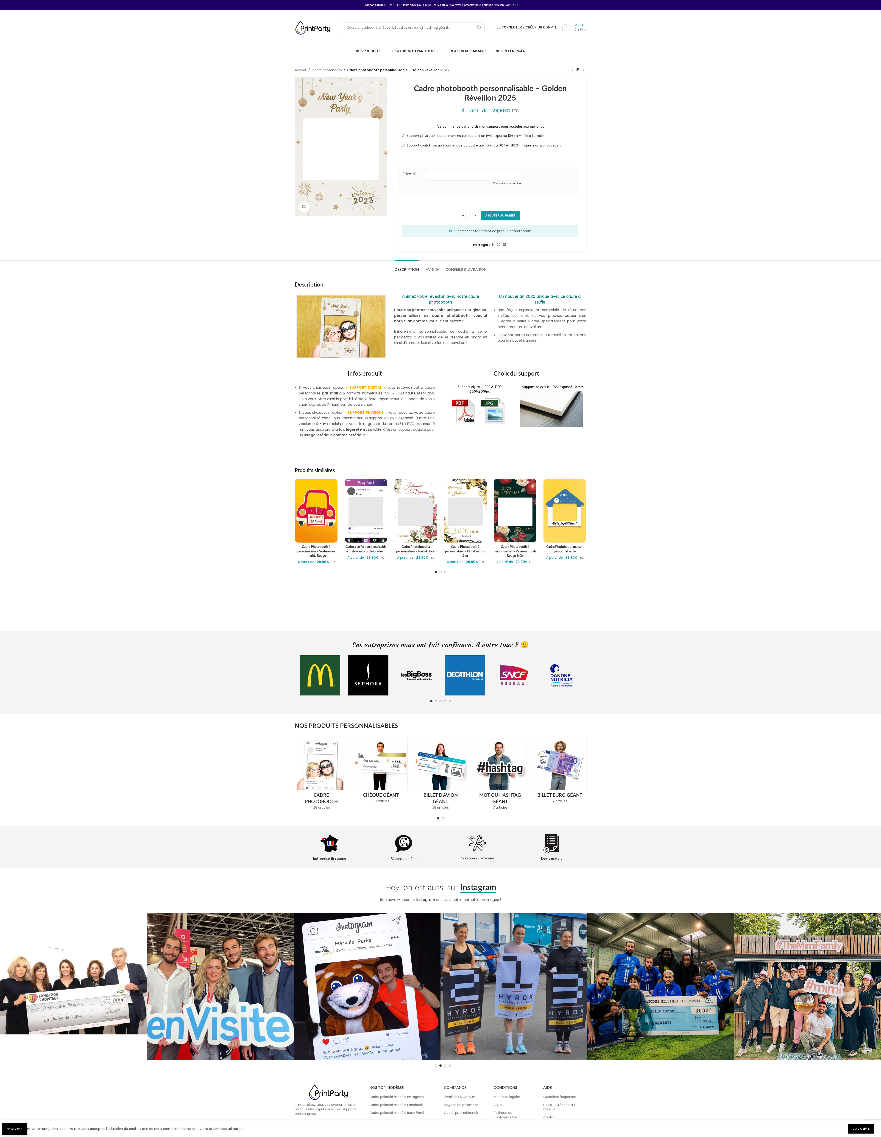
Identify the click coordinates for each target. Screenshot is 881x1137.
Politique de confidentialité (505, 1115)
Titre (406, 173)
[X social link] (499, 245)
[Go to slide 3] (445, 572)
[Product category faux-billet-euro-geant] (559, 771)
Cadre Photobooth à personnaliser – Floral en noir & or (465, 551)
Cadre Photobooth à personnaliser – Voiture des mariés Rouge (316, 551)
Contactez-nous (471, 5)
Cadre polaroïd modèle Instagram (396, 1097)
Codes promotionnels (461, 1112)
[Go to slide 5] (450, 701)
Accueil (301, 70)
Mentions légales (507, 1097)
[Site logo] (313, 27)
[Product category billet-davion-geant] (440, 774)
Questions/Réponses (560, 1097)
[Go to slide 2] (440, 572)
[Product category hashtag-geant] (500, 774)
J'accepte (861, 1128)
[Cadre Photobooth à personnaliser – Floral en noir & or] (465, 511)
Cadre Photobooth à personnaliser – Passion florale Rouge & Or (515, 551)
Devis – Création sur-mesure (560, 1107)
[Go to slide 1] (436, 572)
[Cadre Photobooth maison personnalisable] (564, 511)
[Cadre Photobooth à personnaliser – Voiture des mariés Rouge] (316, 511)
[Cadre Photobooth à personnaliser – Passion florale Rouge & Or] (515, 511)
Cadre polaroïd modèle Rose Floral (396, 1112)
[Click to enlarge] (304, 207)
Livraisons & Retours (460, 1097)
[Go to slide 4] (445, 701)
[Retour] (578, 70)
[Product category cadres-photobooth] (321, 774)
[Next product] (583, 70)
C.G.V (498, 1105)
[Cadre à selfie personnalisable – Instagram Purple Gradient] (366, 511)
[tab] (407, 267)
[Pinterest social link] (504, 245)
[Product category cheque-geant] (380, 771)
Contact (550, 1117)
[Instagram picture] (73, 986)
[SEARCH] (479, 27)
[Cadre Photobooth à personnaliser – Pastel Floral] (415, 511)
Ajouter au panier (500, 215)
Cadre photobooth (327, 70)
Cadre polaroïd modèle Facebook (396, 1105)
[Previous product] (572, 70)
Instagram (425, 899)
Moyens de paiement (461, 1105)
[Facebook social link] (493, 245)
